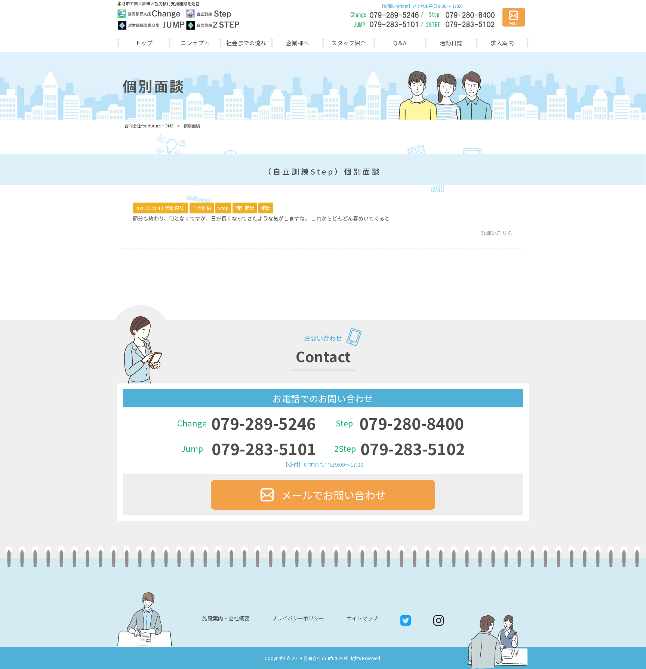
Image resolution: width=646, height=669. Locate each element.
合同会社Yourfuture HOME (148, 126)
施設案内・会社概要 (225, 618)
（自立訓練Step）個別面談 (322, 171)
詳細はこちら (496, 233)
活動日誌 (174, 208)
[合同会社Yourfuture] (178, 19)
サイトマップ (362, 618)
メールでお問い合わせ (333, 494)
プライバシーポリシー (298, 618)
